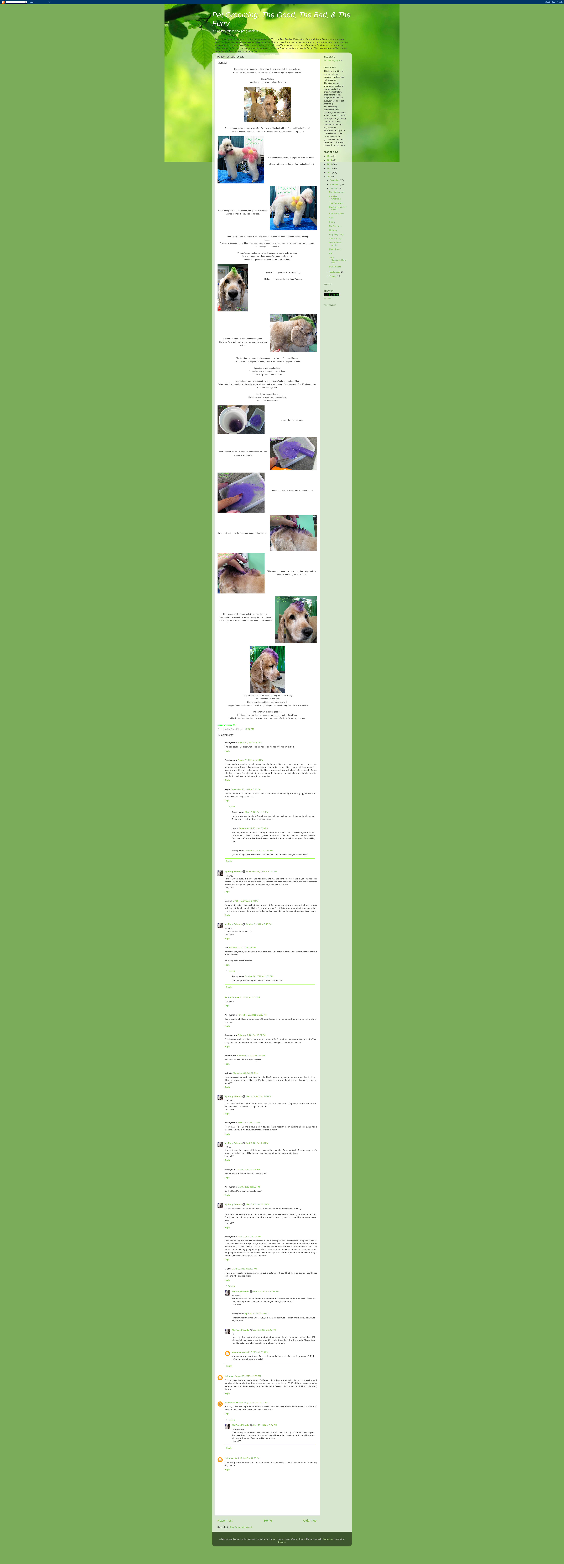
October (334, 188)
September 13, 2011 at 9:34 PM (246, 789)
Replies (231, 806)
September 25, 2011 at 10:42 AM (261, 871)
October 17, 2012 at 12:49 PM (259, 850)
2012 (329, 168)
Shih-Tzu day (335, 238)
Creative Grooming (335, 197)
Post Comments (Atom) (241, 1527)
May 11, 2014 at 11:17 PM (256, 1402)
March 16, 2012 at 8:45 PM (258, 1096)
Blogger (281, 1542)
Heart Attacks (335, 249)
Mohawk (333, 230)
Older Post (310, 1520)
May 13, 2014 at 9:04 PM (265, 1425)
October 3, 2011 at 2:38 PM (245, 901)
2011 (329, 172)
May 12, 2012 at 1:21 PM (256, 812)
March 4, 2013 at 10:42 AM (266, 1291)
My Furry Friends (233, 871)
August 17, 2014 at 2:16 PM (255, 1352)
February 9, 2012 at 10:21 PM (252, 1035)
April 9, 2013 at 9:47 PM (264, 1330)
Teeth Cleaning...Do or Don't (337, 260)
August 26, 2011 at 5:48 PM (250, 760)
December (335, 180)
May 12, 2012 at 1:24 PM (249, 1236)
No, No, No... (335, 226)
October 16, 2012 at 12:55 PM (259, 976)
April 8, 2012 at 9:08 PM (257, 1143)
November (335, 184)
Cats (331, 218)
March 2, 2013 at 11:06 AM (244, 1269)
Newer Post (225, 1520)
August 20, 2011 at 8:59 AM (250, 742)
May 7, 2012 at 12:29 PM (257, 1204)
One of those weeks (335, 243)
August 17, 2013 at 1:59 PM (248, 1376)
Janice (228, 997)
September (335, 272)
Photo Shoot (335, 267)
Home (268, 1520)
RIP (331, 253)
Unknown (236, 1352)
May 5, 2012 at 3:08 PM (249, 1169)
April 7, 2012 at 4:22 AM (249, 1122)
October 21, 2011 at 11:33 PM (246, 997)
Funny (332, 222)
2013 (329, 164)
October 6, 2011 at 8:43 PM (259, 924)
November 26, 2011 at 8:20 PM (252, 1015)
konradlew (328, 1539)
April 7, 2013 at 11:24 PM (256, 1313)
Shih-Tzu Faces (336, 213)
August (333, 276)
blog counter (327, 298)
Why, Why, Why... (337, 234)
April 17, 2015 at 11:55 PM (247, 1458)
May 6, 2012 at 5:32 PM (249, 1187)
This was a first (336, 203)
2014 (329, 160)
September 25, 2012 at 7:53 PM (253, 828)
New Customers (336, 192)
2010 (329, 176)
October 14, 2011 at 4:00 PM (242, 947)
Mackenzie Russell (234, 1402)
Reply (227, 751)
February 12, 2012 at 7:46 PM (251, 1055)
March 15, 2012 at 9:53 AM (245, 1073)
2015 (329, 156)
